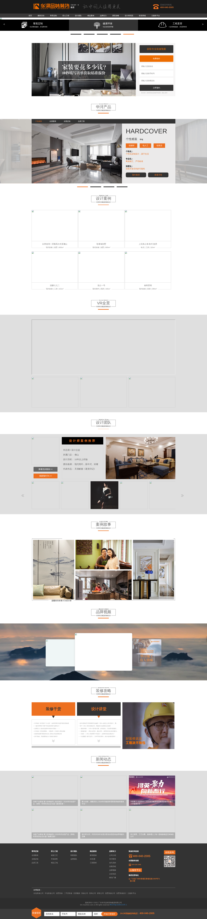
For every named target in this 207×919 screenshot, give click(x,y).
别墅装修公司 (110, 893)
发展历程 (112, 866)
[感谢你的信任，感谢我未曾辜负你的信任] (153, 541)
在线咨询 (169, 852)
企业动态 (112, 874)
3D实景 (92, 859)
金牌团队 (73, 859)
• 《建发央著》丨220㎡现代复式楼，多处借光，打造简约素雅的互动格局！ (101, 728)
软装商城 (142, 16)
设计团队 (78, 16)
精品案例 (90, 16)
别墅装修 (59, 893)
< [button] (4, 24)
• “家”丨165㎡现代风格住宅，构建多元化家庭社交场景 (95, 726)
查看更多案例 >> (45, 469)
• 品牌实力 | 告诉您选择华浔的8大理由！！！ (47, 728)
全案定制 (35, 859)
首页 (30, 16)
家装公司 (100, 893)
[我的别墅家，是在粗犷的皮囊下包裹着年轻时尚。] (103, 571)
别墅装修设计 (121, 893)
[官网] (51, 6)
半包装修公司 (50, 893)
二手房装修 (68, 893)
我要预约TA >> (45, 476)
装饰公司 (92, 893)
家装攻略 (115, 16)
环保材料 (54, 859)
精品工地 (54, 863)
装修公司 (84, 893)
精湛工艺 (54, 855)
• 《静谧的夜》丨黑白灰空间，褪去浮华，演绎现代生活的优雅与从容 (99, 731)
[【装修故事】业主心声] (103, 541)
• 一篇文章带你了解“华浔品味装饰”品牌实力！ (47, 726)
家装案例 (93, 855)
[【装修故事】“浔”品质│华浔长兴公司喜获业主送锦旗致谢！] (53, 541)
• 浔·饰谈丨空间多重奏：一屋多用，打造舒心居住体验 (49, 731)
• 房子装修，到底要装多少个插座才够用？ (46, 736)
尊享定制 (53, 16)
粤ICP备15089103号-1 (118, 905)
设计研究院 (129, 16)
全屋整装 (35, 855)
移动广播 (112, 878)
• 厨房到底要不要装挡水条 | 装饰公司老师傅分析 (48, 734)
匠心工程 (66, 16)
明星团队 (73, 855)
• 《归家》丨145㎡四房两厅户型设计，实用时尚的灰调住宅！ (97, 734)
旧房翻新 (76, 893)
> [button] (203, 24)
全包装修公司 (38, 893)
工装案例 (93, 863)
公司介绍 (112, 855)
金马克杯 (112, 863)
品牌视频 (112, 870)
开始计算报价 (109, 914)
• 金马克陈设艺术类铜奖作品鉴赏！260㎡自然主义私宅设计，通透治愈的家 (101, 723)
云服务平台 (155, 16)
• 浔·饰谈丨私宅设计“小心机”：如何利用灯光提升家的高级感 (51, 723)
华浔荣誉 (112, 859)
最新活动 (41, 16)
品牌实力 (103, 16)
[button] (76, 34)
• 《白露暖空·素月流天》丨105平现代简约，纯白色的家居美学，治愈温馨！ (101, 736)
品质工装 (35, 863)
